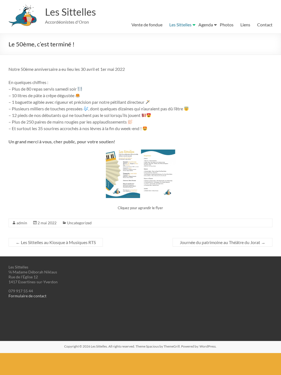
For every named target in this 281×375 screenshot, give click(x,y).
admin (21, 222)
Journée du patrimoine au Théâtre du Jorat (222, 242)
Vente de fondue (146, 24)
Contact (264, 24)
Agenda (205, 24)
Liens (245, 24)
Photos (227, 24)
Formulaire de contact (27, 295)
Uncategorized (79, 222)
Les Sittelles (70, 12)
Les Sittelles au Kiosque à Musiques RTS (56, 242)
